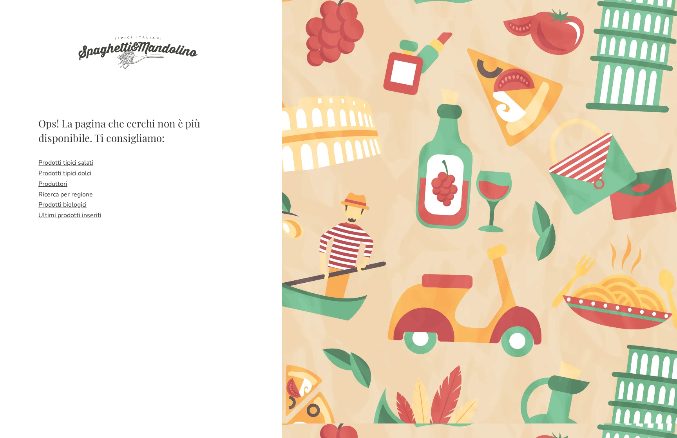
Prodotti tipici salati (65, 162)
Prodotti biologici (62, 204)
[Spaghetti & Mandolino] (137, 52)
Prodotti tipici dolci (64, 173)
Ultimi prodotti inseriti (69, 215)
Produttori (52, 184)
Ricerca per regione (65, 194)
